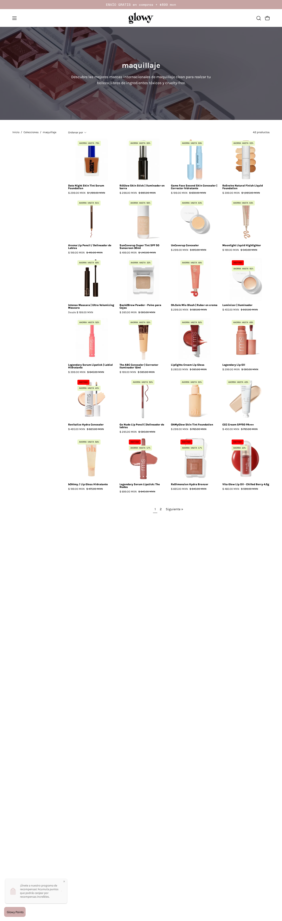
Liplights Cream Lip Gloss (187, 365)
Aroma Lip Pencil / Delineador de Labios (89, 247)
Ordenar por (75, 132)
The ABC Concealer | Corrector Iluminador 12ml (139, 366)
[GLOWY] (141, 18)
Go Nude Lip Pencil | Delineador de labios (142, 426)
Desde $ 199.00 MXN (80, 312)
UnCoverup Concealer (185, 245)
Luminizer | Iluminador (237, 305)
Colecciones (31, 132)
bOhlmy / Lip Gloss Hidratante (88, 484)
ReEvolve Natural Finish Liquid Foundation (242, 187)
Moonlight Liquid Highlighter (241, 245)
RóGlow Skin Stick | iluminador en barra (142, 187)
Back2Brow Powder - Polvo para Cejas (140, 306)
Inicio (15, 132)
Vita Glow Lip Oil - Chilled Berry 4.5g (245, 484)
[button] (258, 18)
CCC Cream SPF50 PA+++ (238, 424)
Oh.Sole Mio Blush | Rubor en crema (194, 305)
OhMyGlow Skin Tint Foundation (192, 424)
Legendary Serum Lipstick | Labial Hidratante (90, 366)
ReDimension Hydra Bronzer (189, 484)
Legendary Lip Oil (233, 365)
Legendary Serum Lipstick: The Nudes (140, 486)
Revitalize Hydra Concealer (86, 424)
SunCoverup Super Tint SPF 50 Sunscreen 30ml (139, 247)
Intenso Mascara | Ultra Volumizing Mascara (91, 306)
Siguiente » (174, 509)
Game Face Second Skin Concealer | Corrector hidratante (194, 187)
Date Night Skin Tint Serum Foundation (86, 187)
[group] (141, 4)
